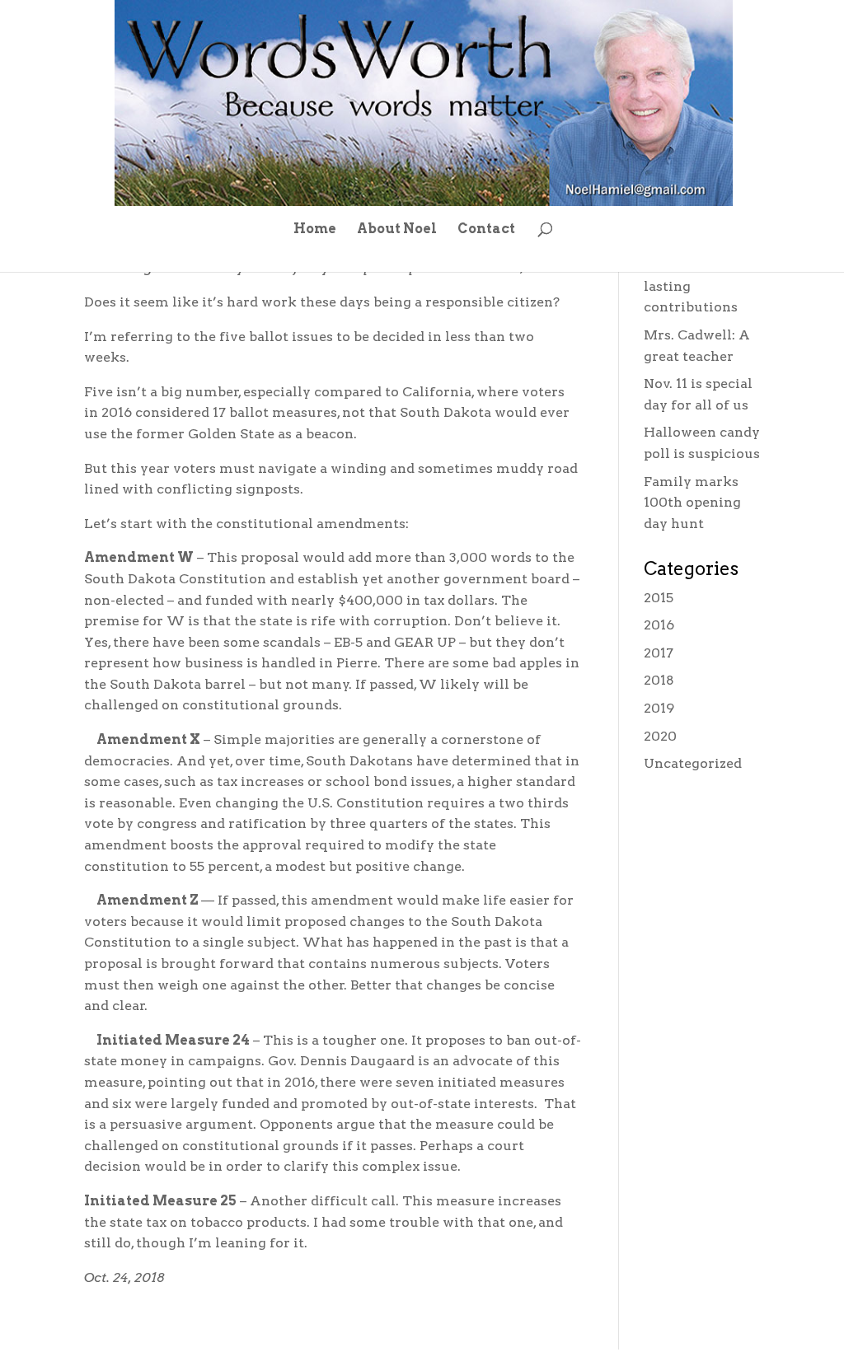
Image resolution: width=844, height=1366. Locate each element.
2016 (659, 625)
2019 (659, 708)
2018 (659, 680)
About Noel (397, 229)
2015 (658, 598)
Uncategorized (693, 763)
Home (314, 229)
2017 (658, 653)
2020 (660, 736)
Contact (486, 229)
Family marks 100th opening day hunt (692, 502)
